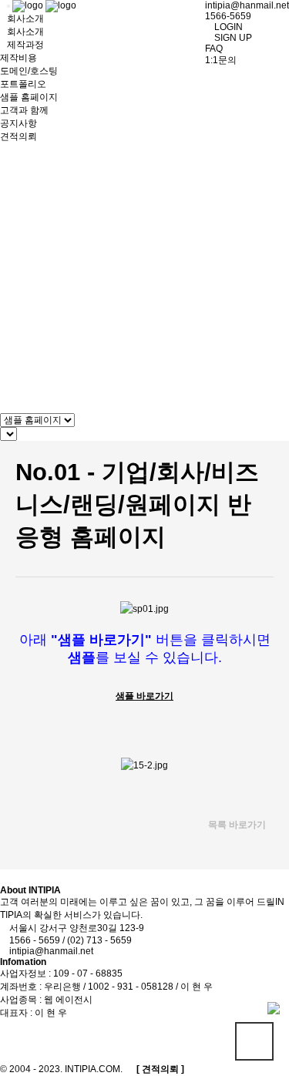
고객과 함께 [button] (24, 110)
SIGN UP (232, 37)
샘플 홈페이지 (29, 97)
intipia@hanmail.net (247, 5)
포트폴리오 (23, 84)
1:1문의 (221, 60)
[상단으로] (254, 1041)
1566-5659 (228, 16)
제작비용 (18, 57)
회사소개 (25, 31)
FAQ (214, 48)
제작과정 (25, 44)
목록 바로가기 (236, 824)
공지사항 (18, 123)
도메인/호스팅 (29, 71)
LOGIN (227, 27)
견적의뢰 (18, 136)
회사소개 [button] (25, 18)
